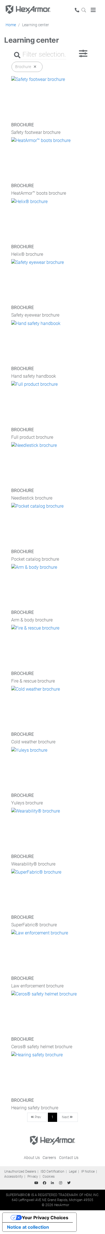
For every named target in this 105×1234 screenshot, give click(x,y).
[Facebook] (44, 1183)
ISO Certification (52, 1171)
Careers (49, 1157)
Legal (73, 1171)
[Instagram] (60, 1183)
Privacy (32, 1176)
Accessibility (13, 1176)
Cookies (49, 1176)
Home (11, 25)
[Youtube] (36, 1183)
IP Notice (88, 1171)
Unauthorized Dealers (20, 1171)
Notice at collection (28, 1227)
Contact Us (68, 1157)
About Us (32, 1157)
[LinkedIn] (52, 1183)
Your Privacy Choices (45, 1217)
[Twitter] (69, 1183)
